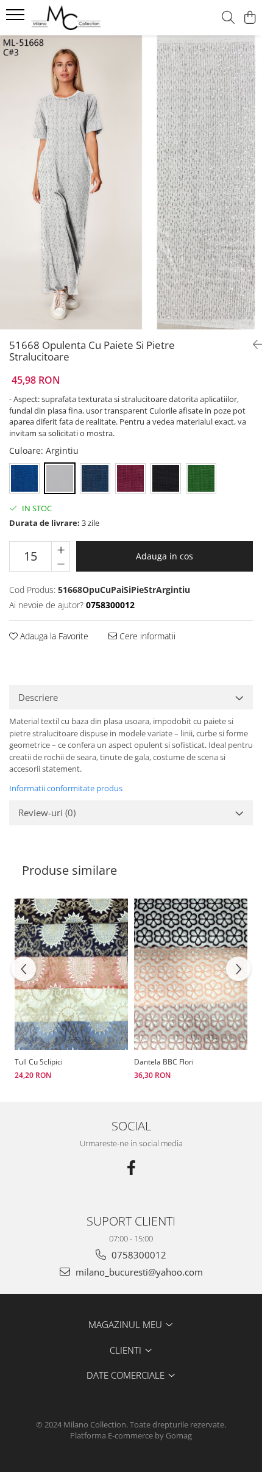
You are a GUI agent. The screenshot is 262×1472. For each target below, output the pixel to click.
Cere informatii (146, 636)
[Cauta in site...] (228, 18)
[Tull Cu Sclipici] (71, 973)
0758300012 (137, 1255)
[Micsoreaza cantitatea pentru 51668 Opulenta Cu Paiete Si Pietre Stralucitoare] (60, 564)
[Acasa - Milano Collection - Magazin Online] (79, 17)
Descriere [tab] (38, 697)
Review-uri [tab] (47, 812)
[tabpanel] (131, 182)
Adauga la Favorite (53, 636)
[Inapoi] (253, 344)
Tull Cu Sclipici (39, 1062)
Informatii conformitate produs (65, 788)
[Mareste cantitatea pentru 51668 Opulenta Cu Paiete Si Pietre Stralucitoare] (60, 549)
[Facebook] (131, 1168)
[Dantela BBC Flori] (190, 973)
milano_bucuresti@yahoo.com (138, 1272)
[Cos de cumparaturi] (249, 18)
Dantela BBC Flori (164, 1062)
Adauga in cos (164, 556)
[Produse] (16, 18)
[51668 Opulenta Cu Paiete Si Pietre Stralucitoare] (131, 182)
